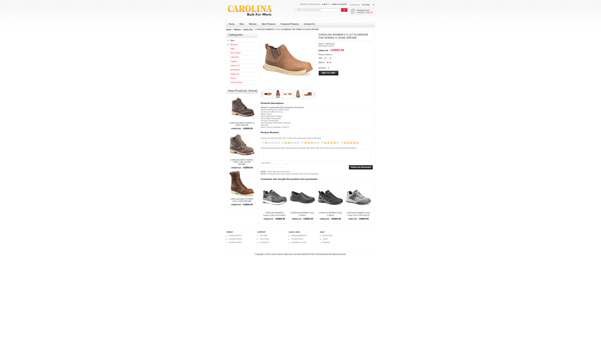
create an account (339, 4)
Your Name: (266, 163)
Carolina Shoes (235, 239)
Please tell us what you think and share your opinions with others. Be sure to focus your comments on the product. (309, 148)
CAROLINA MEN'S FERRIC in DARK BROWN (242, 124)
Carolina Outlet (235, 242)
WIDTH (321, 62)
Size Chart (264, 239)
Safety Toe (248, 29)
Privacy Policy (297, 239)
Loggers (233, 61)
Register (326, 242)
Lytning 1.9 (235, 65)
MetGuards (235, 70)
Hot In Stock (235, 53)
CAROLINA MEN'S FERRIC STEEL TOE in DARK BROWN (242, 162)
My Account (327, 235)
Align (232, 49)
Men (232, 40)
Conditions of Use (298, 242)
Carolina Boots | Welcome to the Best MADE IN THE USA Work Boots (299, 254)
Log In (324, 4)
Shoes (233, 78)
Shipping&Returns (299, 235)
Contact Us (309, 24)
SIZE (320, 58)
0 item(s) (360, 12)
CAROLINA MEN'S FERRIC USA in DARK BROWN (242, 200)
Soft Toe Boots (236, 82)
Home (232, 24)
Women (237, 29)
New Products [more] (242, 90)
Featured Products (289, 24)
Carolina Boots (235, 235)
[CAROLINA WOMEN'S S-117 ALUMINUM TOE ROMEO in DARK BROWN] (268, 91)
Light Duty (234, 57)
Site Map (263, 235)
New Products (268, 24)
